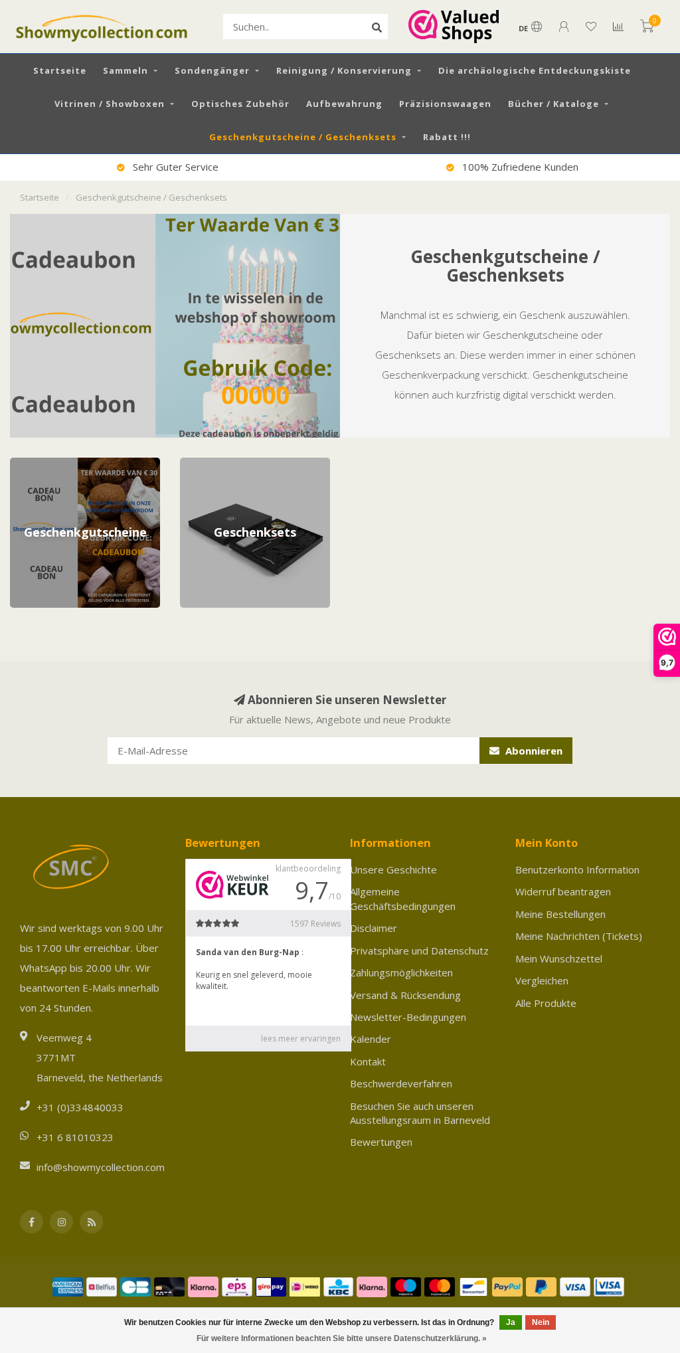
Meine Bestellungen (560, 914)
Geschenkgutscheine (57, 464)
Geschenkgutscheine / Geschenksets (302, 137)
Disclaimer (373, 928)
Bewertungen (381, 1141)
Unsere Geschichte (393, 869)
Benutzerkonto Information (577, 869)
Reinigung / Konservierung (344, 70)
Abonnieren (532, 750)
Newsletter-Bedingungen (408, 1017)
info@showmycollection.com (101, 1167)
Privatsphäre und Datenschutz (419, 950)
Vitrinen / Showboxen (109, 104)
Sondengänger (212, 70)
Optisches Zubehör (240, 104)
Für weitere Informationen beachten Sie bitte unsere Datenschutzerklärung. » (342, 1338)
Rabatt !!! (447, 137)
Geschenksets (212, 464)
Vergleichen (541, 980)
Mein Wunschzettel (558, 958)
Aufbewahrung (344, 104)
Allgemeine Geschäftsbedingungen (403, 898)
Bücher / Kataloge (553, 104)
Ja (510, 1322)
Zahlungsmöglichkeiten (401, 972)
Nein (540, 1322)
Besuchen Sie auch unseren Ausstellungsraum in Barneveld (420, 1113)
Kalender (370, 1038)
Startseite (59, 70)
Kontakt (368, 1061)
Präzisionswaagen (445, 104)
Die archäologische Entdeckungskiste (534, 70)
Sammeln (125, 70)
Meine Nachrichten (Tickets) (578, 936)
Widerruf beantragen (563, 891)
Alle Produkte (545, 1003)
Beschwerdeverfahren (401, 1083)
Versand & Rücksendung (405, 995)
